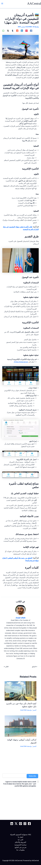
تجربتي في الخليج (20, 847)
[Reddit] (17, 31)
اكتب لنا (20, 840)
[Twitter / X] (8, 31)
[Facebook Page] (29, 823)
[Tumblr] (13, 31)
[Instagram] (24, 823)
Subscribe (32, 776)
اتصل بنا (20, 837)
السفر (34, 710)
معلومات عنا (20, 850)
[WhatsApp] (3, 31)
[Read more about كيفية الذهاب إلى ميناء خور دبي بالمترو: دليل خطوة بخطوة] (20, 691)
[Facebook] (31, 31)
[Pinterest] (26, 31)
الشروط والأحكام (20, 842)
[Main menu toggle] (2, 3)
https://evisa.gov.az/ (21, 362)
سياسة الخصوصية (20, 845)
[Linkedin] (22, 31)
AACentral (34, 3)
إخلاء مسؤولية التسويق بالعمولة (20, 834)
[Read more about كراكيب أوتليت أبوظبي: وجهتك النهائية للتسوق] (20, 726)
